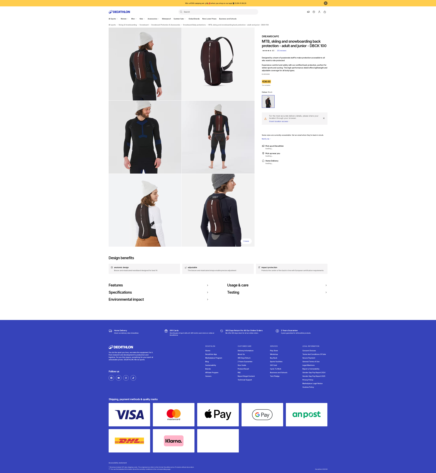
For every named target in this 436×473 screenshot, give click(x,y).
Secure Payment (308, 358)
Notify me (266, 139)
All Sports (112, 19)
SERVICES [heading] (274, 346)
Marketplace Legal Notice (312, 383)
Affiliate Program (211, 372)
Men (133, 19)
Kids (141, 19)
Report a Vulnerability (310, 369)
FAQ (239, 372)
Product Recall (243, 369)
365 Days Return (244, 358)
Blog (207, 362)
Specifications (120, 292)
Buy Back (273, 358)
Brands (208, 369)
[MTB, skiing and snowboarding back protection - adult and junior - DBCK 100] (145, 64)
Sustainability (210, 365)
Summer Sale (179, 19)
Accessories (153, 19)
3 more (246, 241)
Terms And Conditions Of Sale (314, 354)
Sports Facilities (276, 362)
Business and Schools (228, 19)
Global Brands (194, 19)
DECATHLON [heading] (210, 346)
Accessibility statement (118, 463)
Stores (207, 351)
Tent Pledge (274, 376)
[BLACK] (268, 101)
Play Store (274, 351)
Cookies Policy (308, 387)
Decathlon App (211, 354)
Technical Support (245, 380)
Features (116, 285)
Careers (208, 376)
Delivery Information (246, 351)
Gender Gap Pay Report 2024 (313, 372)
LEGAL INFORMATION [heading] (310, 346)
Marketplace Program (213, 358)
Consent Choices (309, 351)
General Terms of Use (311, 362)
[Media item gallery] (182, 137)
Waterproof (166, 19)
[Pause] (325, 3)
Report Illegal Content (246, 376)
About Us (241, 354)
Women (124, 19)
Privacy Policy (307, 380)
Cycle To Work (275, 369)
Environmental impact (126, 299)
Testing (233, 292)
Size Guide (242, 365)
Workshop (274, 354)
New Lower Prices (209, 19)
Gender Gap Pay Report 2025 (313, 376)
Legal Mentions (308, 365)
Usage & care (237, 285)
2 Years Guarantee (245, 362)
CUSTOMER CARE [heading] (244, 346)
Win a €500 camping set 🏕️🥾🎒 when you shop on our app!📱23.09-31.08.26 (215, 3)
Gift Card (273, 365)
